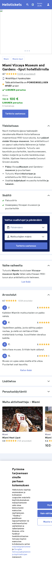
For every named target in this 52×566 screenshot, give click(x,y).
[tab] (26, 125)
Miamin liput (17, 59)
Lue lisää (26, 281)
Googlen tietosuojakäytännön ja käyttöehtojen (21, 552)
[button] (26, 125)
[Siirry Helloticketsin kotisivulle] (12, 4)
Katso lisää (26, 370)
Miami (6, 59)
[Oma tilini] (48, 4)
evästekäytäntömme (21, 546)
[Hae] (27, 4)
